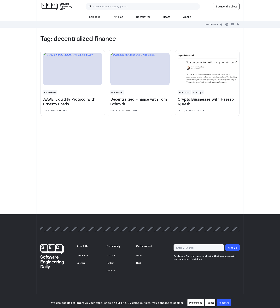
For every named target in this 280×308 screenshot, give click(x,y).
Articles (118, 17)
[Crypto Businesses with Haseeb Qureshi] (207, 69)
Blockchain (50, 92)
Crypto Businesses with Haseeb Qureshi (206, 101)
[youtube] (232, 24)
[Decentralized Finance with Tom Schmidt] (139, 69)
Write (139, 255)
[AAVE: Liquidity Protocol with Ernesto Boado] (72, 69)
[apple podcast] (221, 24)
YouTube (110, 255)
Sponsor (81, 262)
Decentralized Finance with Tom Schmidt (138, 101)
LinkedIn (110, 270)
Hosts (166, 17)
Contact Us (82, 255)
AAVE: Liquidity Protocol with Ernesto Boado (69, 101)
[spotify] (227, 24)
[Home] (56, 6)
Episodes (94, 17)
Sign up (232, 247)
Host (138, 262)
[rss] (238, 24)
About (187, 17)
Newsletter (143, 17)
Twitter (110, 262)
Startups (198, 92)
